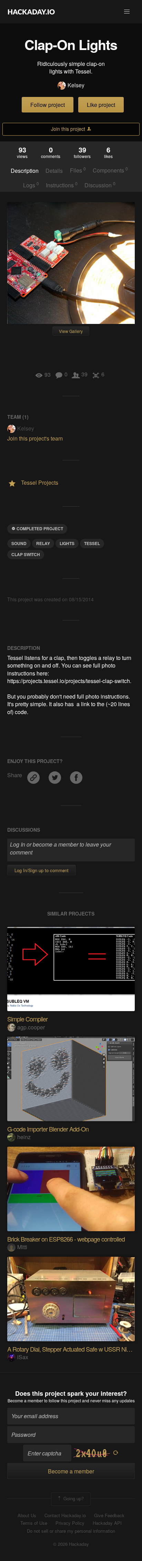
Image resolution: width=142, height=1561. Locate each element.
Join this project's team (35, 438)
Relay (43, 543)
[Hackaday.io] (31, 11)
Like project (101, 105)
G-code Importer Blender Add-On (48, 1128)
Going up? (73, 1498)
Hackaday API (107, 1523)
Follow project (47, 105)
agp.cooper (31, 1027)
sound (19, 543)
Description (25, 171)
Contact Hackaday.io (65, 1515)
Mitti (22, 1247)
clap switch (25, 554)
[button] (127, 11)
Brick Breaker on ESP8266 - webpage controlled (66, 1238)
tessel (92, 543)
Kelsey (76, 85)
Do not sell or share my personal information (71, 1531)
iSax (22, 1357)
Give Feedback (109, 1515)
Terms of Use (33, 1523)
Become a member (25, 1400)
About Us (27, 1515)
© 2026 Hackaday (71, 1544)
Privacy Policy (69, 1523)
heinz (24, 1137)
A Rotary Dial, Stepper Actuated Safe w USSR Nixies (71, 1348)
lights (67, 543)
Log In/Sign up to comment (41, 870)
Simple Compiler (27, 1018)
